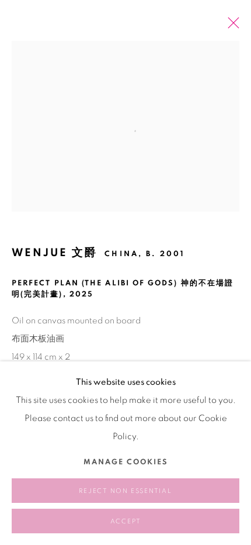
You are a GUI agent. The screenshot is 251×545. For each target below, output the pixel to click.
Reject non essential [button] (125, 491)
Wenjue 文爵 (54, 252)
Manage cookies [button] (125, 462)
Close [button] (230, 26)
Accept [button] (125, 521)
